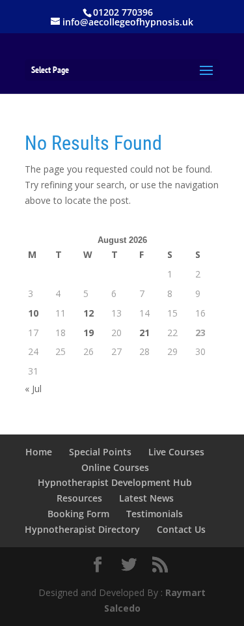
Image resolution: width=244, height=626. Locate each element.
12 (88, 313)
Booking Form (78, 513)
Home (38, 452)
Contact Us (181, 529)
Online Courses (115, 467)
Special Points (100, 452)
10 (33, 313)
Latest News (146, 498)
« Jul (33, 388)
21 (144, 332)
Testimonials (154, 513)
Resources (79, 498)
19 (88, 332)
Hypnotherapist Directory (82, 529)
